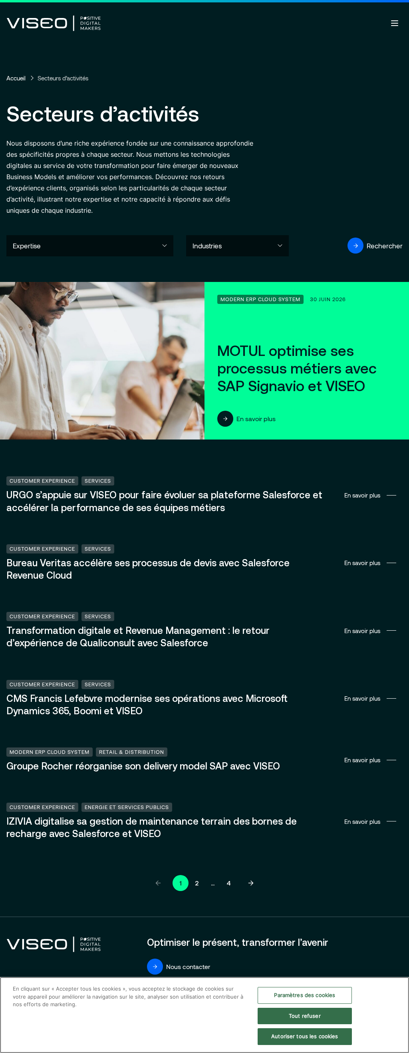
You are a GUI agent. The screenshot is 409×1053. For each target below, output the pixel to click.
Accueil (16, 78)
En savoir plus (256, 418)
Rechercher (385, 246)
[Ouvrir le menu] (395, 23)
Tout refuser (305, 1016)
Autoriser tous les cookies (304, 1036)
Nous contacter (188, 966)
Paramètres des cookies (304, 995)
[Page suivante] (251, 883)
